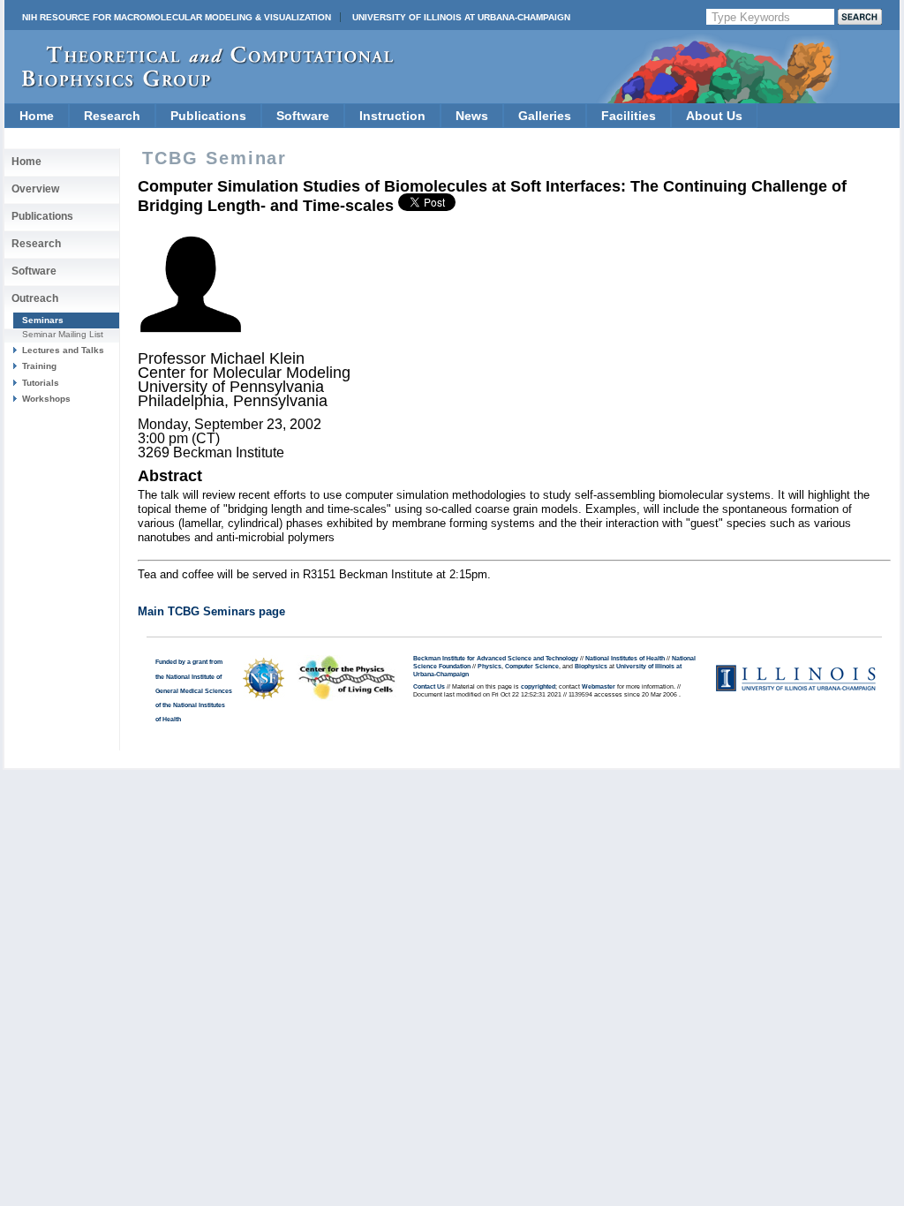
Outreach (34, 298)
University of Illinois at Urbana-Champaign (461, 17)
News (472, 116)
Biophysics (591, 666)
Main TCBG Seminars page (211, 611)
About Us (714, 116)
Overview (35, 189)
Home (36, 116)
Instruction (392, 116)
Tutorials (40, 383)
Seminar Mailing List (62, 334)
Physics (489, 666)
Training (39, 366)
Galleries (544, 116)
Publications (208, 116)
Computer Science (532, 666)
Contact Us (429, 686)
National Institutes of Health (625, 658)
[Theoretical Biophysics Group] (199, 83)
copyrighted (538, 686)
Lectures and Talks (63, 350)
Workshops (46, 398)
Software (302, 116)
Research (112, 116)
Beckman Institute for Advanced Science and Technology (495, 658)
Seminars (43, 320)
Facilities (628, 116)
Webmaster (598, 686)
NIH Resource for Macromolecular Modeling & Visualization (176, 17)
